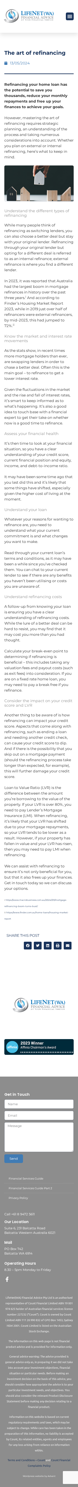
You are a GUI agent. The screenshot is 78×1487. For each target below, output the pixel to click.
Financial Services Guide (26, 1178)
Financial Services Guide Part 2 (30, 1188)
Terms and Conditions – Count (26, 1460)
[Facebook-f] (7, 1279)
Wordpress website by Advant (39, 1476)
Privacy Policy (18, 1198)
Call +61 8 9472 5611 (19, 1214)
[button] (70, 16)
